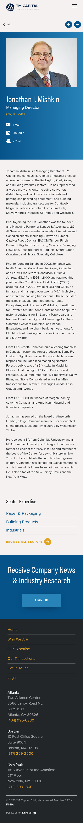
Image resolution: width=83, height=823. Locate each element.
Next (77, 24)
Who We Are (18, 639)
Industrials (15, 530)
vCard (17, 141)
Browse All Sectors (24, 541)
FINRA (10, 804)
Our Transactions (21, 658)
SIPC (67, 800)
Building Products (22, 521)
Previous (68, 24)
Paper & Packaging (23, 513)
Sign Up (41, 600)
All (9, 24)
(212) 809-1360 (20, 787)
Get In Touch (18, 668)
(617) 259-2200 (20, 753)
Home (13, 629)
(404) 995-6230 (21, 720)
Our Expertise (19, 649)
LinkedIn (18, 133)
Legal (12, 677)
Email (16, 125)
